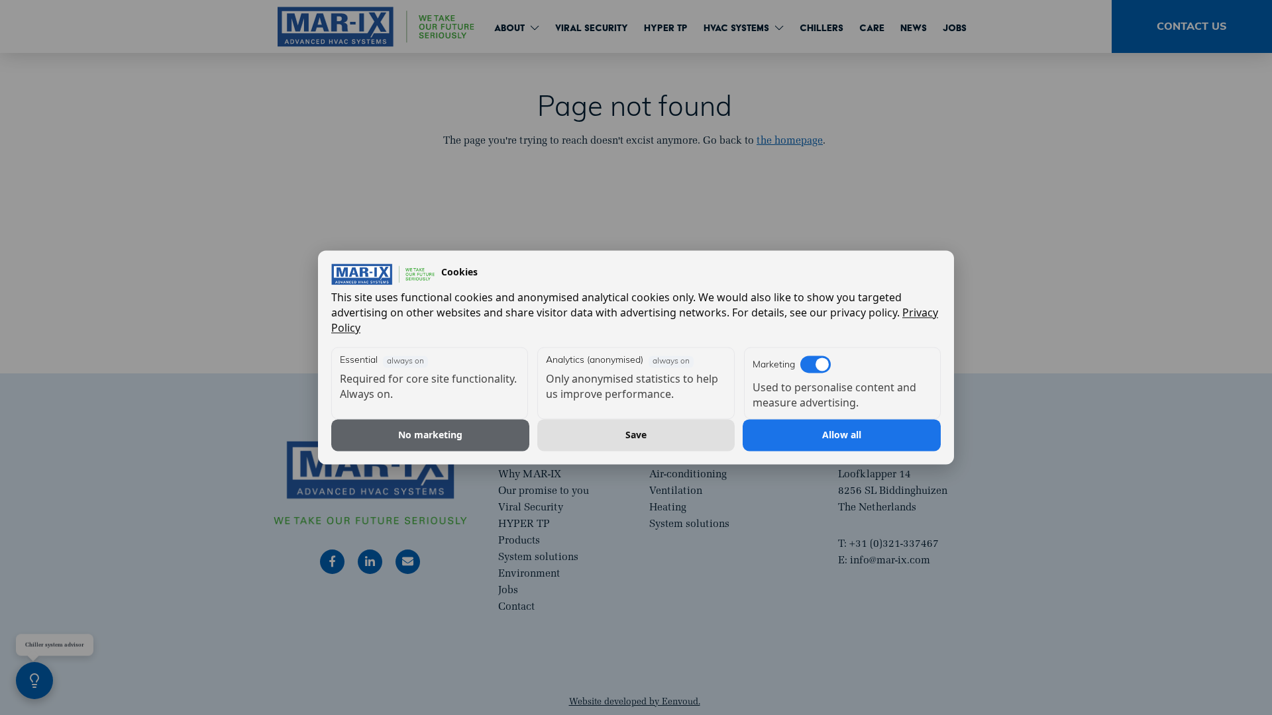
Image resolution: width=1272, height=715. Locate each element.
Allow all (841, 434)
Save (636, 434)
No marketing (430, 434)
